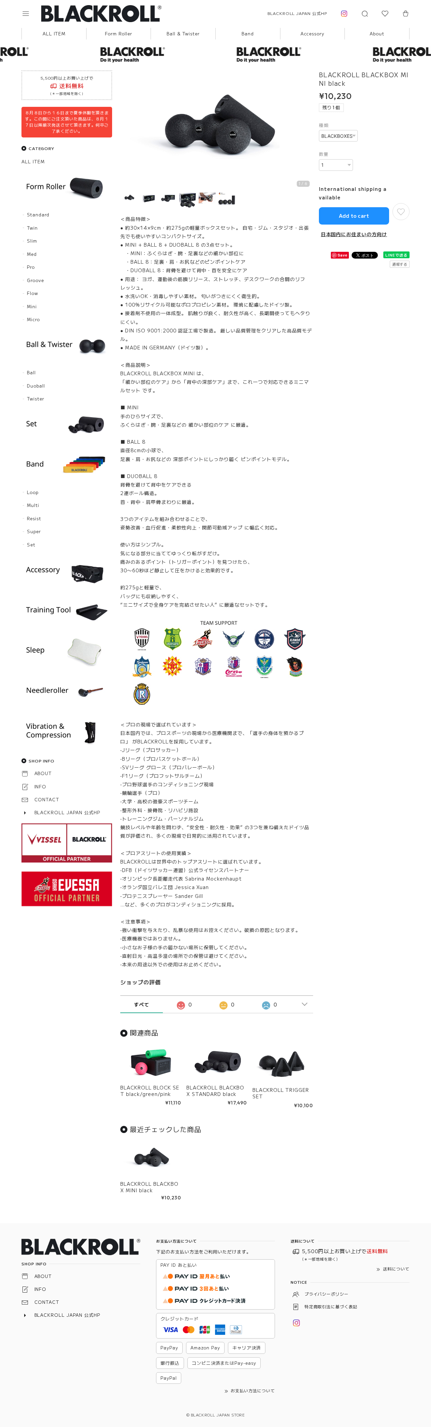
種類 (323, 125)
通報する (399, 264)
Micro (33, 319)
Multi (33, 505)
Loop (33, 492)
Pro (31, 267)
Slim (32, 240)
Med (32, 254)
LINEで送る (396, 255)
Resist (34, 518)
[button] (30, 13)
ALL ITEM (54, 33)
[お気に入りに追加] (401, 211)
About (377, 33)
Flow (32, 293)
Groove (35, 280)
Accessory (313, 33)
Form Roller (118, 33)
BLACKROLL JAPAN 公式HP (297, 13)
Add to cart (354, 215)
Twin (32, 228)
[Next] (306, 131)
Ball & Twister (183, 33)
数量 (323, 154)
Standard (38, 214)
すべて (141, 1004)
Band (248, 33)
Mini (32, 306)
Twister (35, 398)
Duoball (36, 385)
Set (31, 544)
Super (34, 531)
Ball (31, 372)
